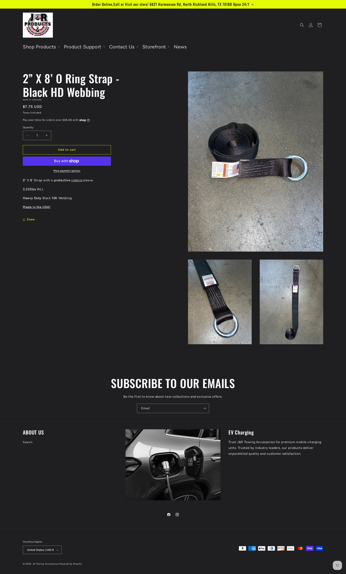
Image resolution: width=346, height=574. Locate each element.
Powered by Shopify (70, 564)
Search (28, 442)
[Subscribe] (204, 408)
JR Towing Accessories (46, 564)
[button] (40, 46)
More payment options (66, 170)
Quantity (28, 127)
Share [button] (31, 219)
